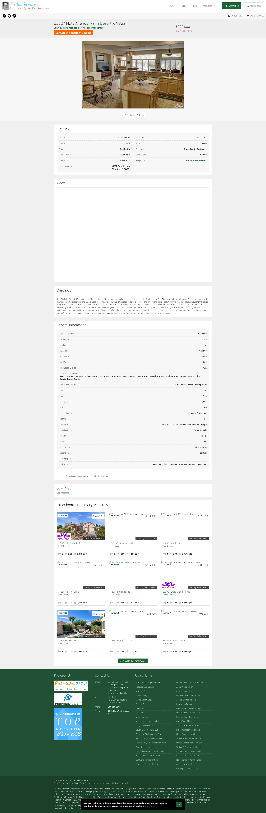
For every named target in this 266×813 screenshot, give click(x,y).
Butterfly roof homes (185, 721)
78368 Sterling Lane (120, 591)
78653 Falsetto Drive (173, 542)
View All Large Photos (133, 115)
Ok (179, 804)
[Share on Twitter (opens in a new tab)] (9, 16)
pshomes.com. (105, 783)
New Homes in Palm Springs (188, 760)
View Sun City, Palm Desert (133, 660)
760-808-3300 (255, 6)
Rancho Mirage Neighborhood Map (151, 742)
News (194, 6)
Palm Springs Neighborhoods (148, 682)
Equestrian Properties (185, 704)
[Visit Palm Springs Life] (68, 724)
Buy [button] (171, 6)
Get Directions (63, 492)
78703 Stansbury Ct (67, 640)
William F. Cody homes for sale (189, 747)
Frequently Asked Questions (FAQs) (191, 682)
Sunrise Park (141, 704)
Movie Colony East (144, 699)
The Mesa (140, 712)
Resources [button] (207, 6)
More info (150, 806)
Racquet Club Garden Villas (147, 721)
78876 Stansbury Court (121, 542)
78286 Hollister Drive (68, 591)
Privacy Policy (201, 788)
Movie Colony (141, 695)
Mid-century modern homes (188, 695)
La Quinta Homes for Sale (147, 760)
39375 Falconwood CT (69, 542)
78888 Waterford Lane (121, 640)
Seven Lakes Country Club (147, 729)
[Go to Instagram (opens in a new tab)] (14, 16)
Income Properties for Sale (188, 717)
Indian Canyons (142, 717)
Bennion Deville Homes (118, 682)
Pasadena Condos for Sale (147, 764)
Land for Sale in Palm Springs (188, 708)
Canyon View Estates (145, 725)
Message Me (234, 6)
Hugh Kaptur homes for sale (188, 734)
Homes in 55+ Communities (188, 712)
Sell (184, 6)
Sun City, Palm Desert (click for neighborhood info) (78, 27)
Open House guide (184, 764)
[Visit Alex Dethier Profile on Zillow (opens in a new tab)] (68, 699)
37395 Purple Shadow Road (176, 591)
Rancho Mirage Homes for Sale (149, 738)
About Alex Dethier (184, 687)
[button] (254, 16)
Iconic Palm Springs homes (188, 755)
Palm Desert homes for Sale (148, 747)
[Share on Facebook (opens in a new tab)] (4, 16)
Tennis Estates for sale (186, 699)
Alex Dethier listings (185, 691)
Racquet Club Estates (145, 687)
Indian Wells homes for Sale (148, 755)
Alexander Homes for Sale (187, 725)
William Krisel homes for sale (188, 738)
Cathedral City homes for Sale (148, 734)
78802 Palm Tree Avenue (175, 640)
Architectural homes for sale (188, 751)
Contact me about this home (73, 32)
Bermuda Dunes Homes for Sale (150, 751)
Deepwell (140, 708)
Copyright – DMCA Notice (187, 768)
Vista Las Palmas (143, 691)
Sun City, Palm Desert (196, 160)
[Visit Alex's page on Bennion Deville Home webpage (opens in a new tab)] (71, 685)
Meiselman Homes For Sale (188, 729)
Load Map (64, 488)
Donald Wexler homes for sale (189, 742)
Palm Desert (100, 23)
